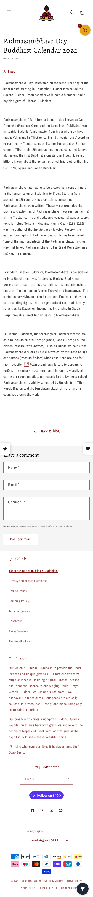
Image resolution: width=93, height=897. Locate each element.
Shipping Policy (19, 601)
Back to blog (50, 431)
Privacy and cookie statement (28, 581)
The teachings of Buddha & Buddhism (33, 571)
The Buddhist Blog (21, 641)
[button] (9, 12)
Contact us (15, 621)
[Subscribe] (67, 779)
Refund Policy (18, 591)
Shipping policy (69, 887)
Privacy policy (27, 887)
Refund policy (74, 881)
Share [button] (12, 71)
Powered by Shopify (52, 881)
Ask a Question (18, 631)
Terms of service (48, 887)
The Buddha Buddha (31, 881)
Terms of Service (19, 611)
